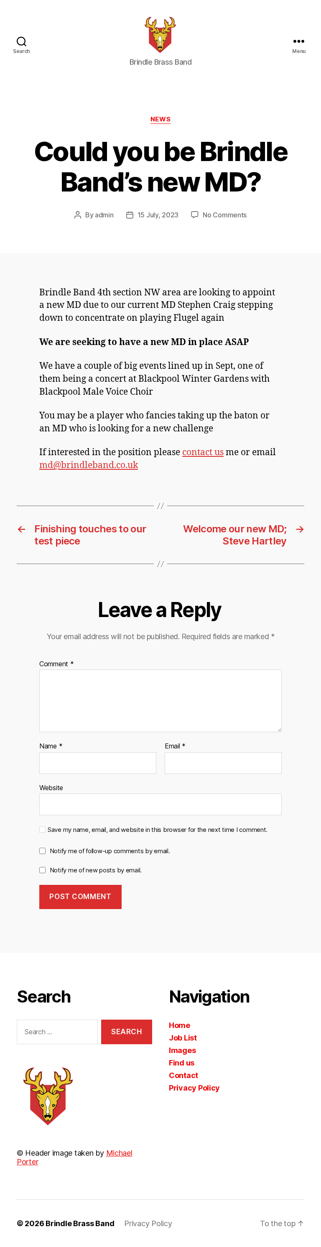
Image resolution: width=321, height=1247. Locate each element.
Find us (181, 1062)
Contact (183, 1075)
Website (51, 787)
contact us (203, 452)
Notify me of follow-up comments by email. (110, 851)
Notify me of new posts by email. (96, 870)
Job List (183, 1037)
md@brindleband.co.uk (88, 465)
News (160, 119)
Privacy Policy (194, 1087)
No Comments (225, 215)
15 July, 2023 (158, 215)
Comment (56, 664)
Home (179, 1025)
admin (104, 215)
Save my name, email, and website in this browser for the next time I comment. (158, 830)
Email (175, 746)
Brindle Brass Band (80, 1223)
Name (50, 746)
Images (182, 1050)
